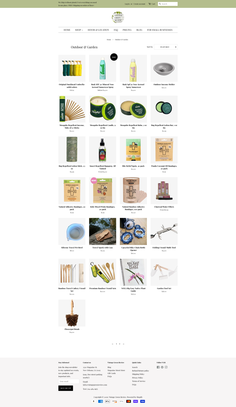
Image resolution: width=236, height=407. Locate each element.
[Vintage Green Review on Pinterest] (162, 367)
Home (67, 29)
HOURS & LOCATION (98, 29)
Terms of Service (138, 381)
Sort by (150, 46)
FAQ (116, 29)
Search (134, 367)
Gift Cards (112, 373)
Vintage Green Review (117, 397)
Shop (78, 29)
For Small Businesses (159, 29)
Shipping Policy (138, 374)
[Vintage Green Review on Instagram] (166, 367)
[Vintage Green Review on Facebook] (158, 367)
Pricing (127, 29)
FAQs (110, 376)
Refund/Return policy (140, 370)
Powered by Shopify (134, 397)
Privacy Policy (137, 377)
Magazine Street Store (116, 370)
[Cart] (149, 4)
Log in (127, 4)
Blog (139, 29)
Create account (139, 4)
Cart (153, 4)
